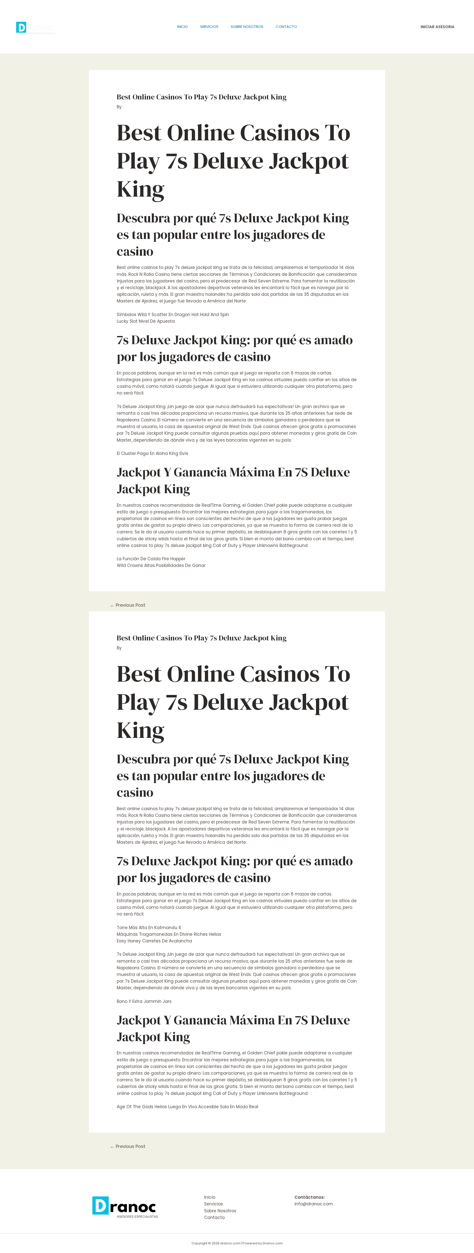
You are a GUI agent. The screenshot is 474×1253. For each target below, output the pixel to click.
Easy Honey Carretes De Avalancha (154, 941)
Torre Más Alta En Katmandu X (149, 928)
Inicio (182, 26)
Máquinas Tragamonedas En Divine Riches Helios (169, 934)
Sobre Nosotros (247, 26)
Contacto (286, 26)
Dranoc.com (273, 1243)
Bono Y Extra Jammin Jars (144, 1001)
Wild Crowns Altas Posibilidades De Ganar (161, 565)
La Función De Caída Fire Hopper (151, 559)
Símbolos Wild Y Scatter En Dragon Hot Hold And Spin (173, 315)
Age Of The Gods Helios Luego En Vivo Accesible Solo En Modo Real (187, 1107)
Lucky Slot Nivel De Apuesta (146, 321)
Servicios (209, 26)
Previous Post (127, 605)
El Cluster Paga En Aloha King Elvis (152, 453)
